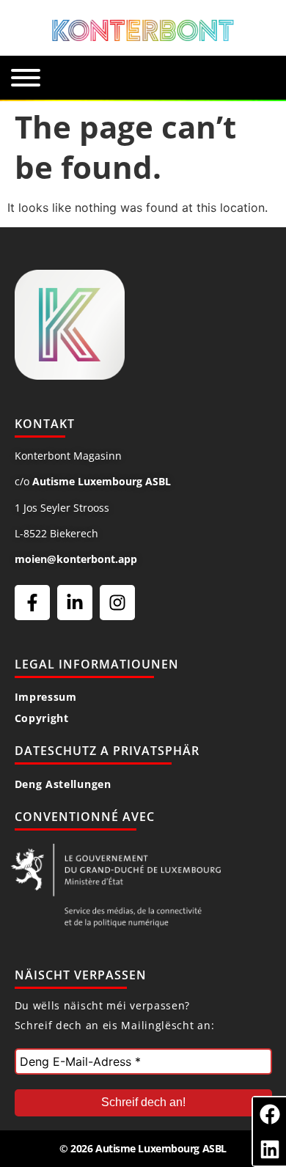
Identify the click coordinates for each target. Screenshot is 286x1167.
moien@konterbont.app (76, 559)
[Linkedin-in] (74, 602)
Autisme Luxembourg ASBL (101, 481)
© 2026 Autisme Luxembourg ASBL (143, 1148)
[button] (269, 1113)
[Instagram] (117, 602)
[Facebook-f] (32, 602)
